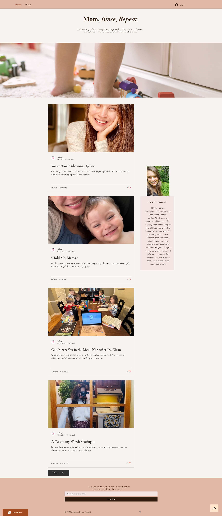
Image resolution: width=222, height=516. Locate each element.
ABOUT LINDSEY (157, 202)
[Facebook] (140, 512)
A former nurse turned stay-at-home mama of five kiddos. (158, 214)
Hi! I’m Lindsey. (158, 208)
